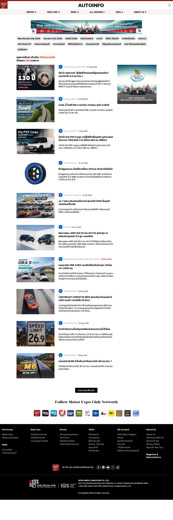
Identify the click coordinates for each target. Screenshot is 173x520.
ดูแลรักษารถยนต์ (124, 440)
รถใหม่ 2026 (71, 38)
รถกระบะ (142, 38)
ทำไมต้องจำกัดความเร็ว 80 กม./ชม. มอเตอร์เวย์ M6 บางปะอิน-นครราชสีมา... (86, 368)
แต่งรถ (120, 437)
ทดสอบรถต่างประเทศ (69, 444)
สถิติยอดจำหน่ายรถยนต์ (128, 450)
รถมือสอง (22, 49)
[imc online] (87, 413)
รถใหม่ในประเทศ (38, 437)
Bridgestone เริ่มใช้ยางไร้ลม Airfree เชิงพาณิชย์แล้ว (86, 169)
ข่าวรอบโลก (7, 449)
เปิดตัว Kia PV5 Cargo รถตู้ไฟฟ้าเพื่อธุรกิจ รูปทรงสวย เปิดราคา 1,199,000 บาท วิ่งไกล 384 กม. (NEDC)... (84, 146)
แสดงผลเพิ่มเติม (86, 390)
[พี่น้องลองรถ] (103, 413)
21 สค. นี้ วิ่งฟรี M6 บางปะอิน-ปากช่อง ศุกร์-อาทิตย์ (84, 105)
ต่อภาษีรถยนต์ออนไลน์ (135, 44)
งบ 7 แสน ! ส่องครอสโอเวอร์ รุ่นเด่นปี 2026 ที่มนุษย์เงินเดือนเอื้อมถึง (84, 202)
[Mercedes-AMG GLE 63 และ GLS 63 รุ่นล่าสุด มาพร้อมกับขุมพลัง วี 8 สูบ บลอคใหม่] (35, 237)
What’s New (7, 434)
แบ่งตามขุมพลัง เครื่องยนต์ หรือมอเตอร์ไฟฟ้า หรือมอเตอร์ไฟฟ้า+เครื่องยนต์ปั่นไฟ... (84, 211)
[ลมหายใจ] (136, 413)
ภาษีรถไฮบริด (128, 38)
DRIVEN (30, 12)
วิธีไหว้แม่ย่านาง (75, 44)
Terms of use (152, 440)
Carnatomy (94, 437)
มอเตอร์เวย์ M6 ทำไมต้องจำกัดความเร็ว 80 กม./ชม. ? (85, 361)
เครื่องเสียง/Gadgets (126, 434)
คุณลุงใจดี (93, 447)
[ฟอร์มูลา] (62, 413)
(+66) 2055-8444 (85, 486)
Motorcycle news (10, 437)
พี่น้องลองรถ (94, 440)
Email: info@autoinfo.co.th (120, 486)
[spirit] (119, 413)
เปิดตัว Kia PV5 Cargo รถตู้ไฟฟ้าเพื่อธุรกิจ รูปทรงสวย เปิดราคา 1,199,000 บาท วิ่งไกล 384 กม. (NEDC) (86, 138)
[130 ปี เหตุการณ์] (35, 77)
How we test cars (154, 447)
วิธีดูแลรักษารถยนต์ (111, 44)
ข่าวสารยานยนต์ (9, 452)
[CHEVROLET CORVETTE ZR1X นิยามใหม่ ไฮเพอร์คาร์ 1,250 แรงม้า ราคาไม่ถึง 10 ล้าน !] (35, 301)
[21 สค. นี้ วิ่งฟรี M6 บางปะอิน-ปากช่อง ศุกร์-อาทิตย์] (35, 109)
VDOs (118, 12)
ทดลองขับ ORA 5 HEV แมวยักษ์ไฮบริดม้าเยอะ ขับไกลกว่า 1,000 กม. (85, 266)
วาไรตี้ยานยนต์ (123, 447)
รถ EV (100, 38)
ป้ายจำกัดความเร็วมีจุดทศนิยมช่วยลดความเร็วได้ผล (84, 329)
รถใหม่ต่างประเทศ (39, 434)
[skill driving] (128, 413)
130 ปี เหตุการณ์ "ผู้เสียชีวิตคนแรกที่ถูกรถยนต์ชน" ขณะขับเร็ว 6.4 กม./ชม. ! (84, 74)
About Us (150, 434)
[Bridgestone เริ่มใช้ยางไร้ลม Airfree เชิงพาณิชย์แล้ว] (35, 173)
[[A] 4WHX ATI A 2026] (86, 27)
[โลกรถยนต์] (96, 413)
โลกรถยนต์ (93, 434)
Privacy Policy (153, 444)
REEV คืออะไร (112, 38)
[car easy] (111, 413)
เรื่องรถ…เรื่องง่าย (96, 444)
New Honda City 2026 (29, 38)
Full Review (94, 450)
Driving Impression (69, 434)
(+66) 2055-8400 (100, 486)
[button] (85, 32)
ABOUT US (139, 12)
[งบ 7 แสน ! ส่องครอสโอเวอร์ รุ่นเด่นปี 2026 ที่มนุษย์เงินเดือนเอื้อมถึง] (35, 205)
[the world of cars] (71, 413)
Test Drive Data (67, 440)
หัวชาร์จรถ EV (24, 44)
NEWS (73, 12)
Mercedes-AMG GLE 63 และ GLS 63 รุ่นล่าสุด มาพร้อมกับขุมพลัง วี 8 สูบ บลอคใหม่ (83, 234)
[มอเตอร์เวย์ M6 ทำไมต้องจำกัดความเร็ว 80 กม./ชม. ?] (35, 365)
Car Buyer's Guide (39, 440)
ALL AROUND (96, 12)
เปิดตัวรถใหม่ (87, 38)
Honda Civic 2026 (53, 38)
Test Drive (64, 437)
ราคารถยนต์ (59, 44)
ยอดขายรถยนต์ (42, 44)
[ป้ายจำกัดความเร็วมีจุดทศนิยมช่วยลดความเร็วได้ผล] (35, 333)
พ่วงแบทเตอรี (92, 44)
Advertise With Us (155, 437)
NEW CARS (52, 12)
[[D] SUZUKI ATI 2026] (136, 84)
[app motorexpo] (45, 413)
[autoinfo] (4, 5)
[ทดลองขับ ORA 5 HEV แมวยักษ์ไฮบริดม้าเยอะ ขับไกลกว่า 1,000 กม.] (35, 269)
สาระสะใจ (121, 444)
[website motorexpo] (54, 413)
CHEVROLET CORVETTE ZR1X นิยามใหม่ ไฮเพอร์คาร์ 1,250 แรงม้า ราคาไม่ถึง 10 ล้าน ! (85, 298)
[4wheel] (79, 413)
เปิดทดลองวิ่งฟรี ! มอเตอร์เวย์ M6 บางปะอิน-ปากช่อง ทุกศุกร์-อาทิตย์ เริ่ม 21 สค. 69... (86, 111)
